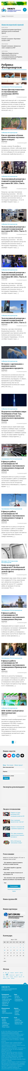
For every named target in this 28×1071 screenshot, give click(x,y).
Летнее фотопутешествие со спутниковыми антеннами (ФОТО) (12, 92)
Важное (16, 1008)
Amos (8, 978)
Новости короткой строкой (13, 25)
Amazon (12, 972)
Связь (15, 994)
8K (6, 972)
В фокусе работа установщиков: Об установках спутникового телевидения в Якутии (13, 616)
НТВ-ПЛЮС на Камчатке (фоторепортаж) (12, 712)
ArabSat (12, 978)
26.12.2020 (4, 672)
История (17, 1013)
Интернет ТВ (5, 561)
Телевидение (5, 994)
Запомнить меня (9, 775)
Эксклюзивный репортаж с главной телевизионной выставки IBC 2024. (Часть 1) (13, 320)
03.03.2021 (4, 523)
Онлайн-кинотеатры (7, 999)
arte (8, 972)
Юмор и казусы (5, 1027)
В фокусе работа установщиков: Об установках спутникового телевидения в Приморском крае (13, 665)
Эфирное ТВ (5, 1003)
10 (4, 950)
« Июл (4, 961)
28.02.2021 (4, 574)
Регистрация (10, 765)
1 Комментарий (22, 143)
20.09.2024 (4, 325)
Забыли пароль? (18, 765)
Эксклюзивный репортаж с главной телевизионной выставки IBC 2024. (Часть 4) (13, 182)
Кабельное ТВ (5, 1002)
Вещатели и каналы (6, 996)
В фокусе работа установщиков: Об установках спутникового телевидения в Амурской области (13, 466)
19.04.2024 (4, 371)
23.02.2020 (4, 716)
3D (23, 976)
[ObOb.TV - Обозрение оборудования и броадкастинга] (11, 9)
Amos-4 (20, 976)
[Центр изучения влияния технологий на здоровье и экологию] (14, 5)
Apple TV (18, 975)
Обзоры (4, 1011)
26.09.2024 (4, 234)
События (4, 132)
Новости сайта (18, 1020)
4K (7, 974)
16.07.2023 (4, 423)
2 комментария (22, 672)
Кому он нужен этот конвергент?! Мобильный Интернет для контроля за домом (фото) (13, 568)
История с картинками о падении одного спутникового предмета (12, 366)
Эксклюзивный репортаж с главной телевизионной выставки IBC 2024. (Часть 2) (13, 275)
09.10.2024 (4, 188)
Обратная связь (18, 1023)
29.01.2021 (4, 622)
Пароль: (5, 771)
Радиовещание (18, 999)
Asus (4, 976)
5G (4, 975)
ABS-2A (21, 972)
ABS (21, 975)
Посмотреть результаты (14, 889)
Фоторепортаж (17, 87)
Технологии (14, 561)
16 (23, 950)
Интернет (17, 996)
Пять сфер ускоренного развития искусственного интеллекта (17, 835)
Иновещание (5, 1005)
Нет (5, 883)
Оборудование (5, 1008)
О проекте (17, 1019)
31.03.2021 (4, 473)
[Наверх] (25, 984)
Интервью (4, 1022)
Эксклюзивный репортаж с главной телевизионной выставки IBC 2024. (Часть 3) (14, 229)
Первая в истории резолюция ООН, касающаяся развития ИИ (17, 814)
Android (4, 978)
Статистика (17, 1014)
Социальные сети (19, 1000)
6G (3, 972)
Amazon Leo (12, 975)
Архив (14, 891)
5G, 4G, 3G (17, 997)
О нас (15, 1017)
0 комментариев (22, 97)
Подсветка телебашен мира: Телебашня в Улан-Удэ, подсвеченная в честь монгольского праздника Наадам (13, 416)
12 (11, 950)
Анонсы (4, 1019)
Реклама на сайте (19, 1022)
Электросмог (5, 1025)
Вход (4, 765)
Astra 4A (16, 976)
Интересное (4, 1017)
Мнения (4, 1020)
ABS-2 (7, 976)
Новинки (4, 1010)
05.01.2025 (4, 143)
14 (17, 950)
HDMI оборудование (7, 1013)
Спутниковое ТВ (6, 87)
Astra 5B (16, 972)
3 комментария (22, 523)
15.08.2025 (4, 97)
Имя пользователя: (8, 767)
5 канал (11, 976)
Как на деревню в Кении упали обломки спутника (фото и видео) (12, 137)
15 (20, 950)
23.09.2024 (4, 280)
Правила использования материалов (10, 1032)
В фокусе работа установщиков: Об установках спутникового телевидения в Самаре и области (13, 515)
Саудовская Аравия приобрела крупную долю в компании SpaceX (11, 31)
